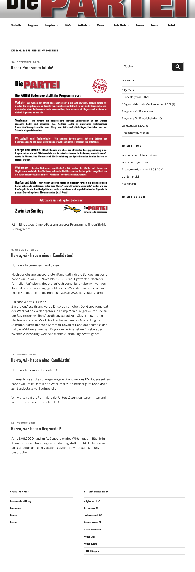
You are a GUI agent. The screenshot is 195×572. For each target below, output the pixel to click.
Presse (154, 25)
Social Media (120, 25)
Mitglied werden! (92, 501)
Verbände (82, 25)
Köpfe (68, 25)
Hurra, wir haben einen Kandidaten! (42, 255)
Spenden (140, 25)
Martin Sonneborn (92, 529)
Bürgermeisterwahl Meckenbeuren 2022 (146, 104)
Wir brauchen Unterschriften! (139, 155)
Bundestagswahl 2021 (135, 97)
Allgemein (128, 90)
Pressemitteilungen (133, 132)
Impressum (15, 508)
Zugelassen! (129, 183)
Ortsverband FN (91, 508)
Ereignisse (50, 25)
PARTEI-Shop (89, 536)
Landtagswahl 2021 (134, 125)
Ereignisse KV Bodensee (137, 111)
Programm (33, 25)
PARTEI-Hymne (90, 543)
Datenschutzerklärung (20, 501)
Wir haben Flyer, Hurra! (135, 162)
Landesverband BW (93, 515)
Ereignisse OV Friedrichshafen (140, 118)
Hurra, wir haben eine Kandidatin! (40, 360)
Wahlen (100, 25)
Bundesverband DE (92, 522)
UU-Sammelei (130, 176)
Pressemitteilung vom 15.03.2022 (142, 169)
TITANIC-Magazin (91, 551)
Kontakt (171, 25)
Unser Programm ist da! (32, 68)
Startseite (16, 25)
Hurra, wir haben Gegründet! (36, 428)
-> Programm (20, 229)
